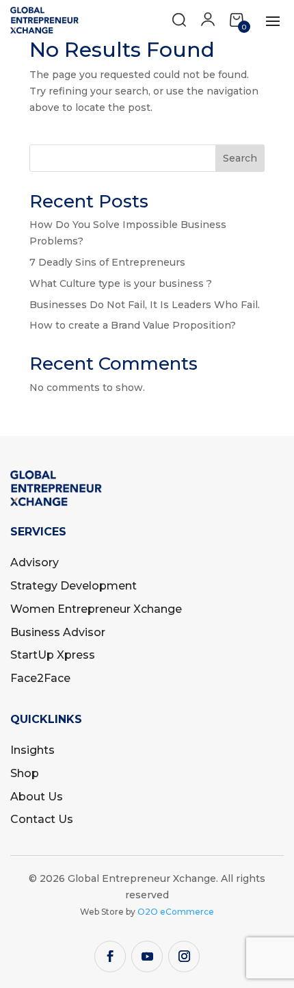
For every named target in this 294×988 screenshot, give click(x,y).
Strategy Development (73, 585)
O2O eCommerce (175, 912)
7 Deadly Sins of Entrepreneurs (107, 262)
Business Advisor (57, 632)
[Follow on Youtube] (147, 956)
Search (240, 158)
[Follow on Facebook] (110, 956)
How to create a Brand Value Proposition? (132, 325)
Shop (24, 773)
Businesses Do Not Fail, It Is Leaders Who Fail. (144, 305)
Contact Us (41, 819)
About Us (36, 796)
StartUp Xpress (52, 654)
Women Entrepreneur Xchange (96, 609)
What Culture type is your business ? (120, 283)
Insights (32, 750)
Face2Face (40, 678)
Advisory (34, 562)
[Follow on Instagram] (184, 956)
